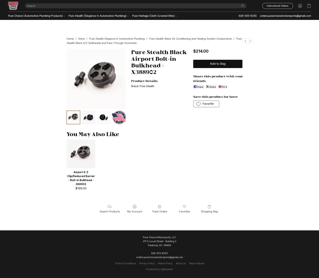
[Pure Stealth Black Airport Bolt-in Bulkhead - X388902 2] (104, 117)
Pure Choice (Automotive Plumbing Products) (35, 15)
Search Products (110, 211)
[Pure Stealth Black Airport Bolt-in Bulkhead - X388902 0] (73, 117)
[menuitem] (245, 41)
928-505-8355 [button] (248, 15)
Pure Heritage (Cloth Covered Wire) (153, 15)
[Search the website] (242, 5)
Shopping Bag (209, 211)
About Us (181, 263)
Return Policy (165, 263)
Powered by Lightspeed (159, 269)
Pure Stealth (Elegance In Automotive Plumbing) (97, 15)
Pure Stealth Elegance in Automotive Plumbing (117, 38)
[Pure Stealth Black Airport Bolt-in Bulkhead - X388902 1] (88, 117)
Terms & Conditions (125, 263)
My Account (134, 211)
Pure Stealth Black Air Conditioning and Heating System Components (190, 38)
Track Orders (159, 211)
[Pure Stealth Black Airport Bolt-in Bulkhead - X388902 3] (119, 117)
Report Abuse (196, 263)
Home (70, 38)
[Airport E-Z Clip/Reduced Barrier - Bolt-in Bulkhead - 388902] (80, 153)
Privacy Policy (147, 263)
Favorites (184, 211)
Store (81, 38)
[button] (13, 6)
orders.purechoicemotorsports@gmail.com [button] (285, 15)
